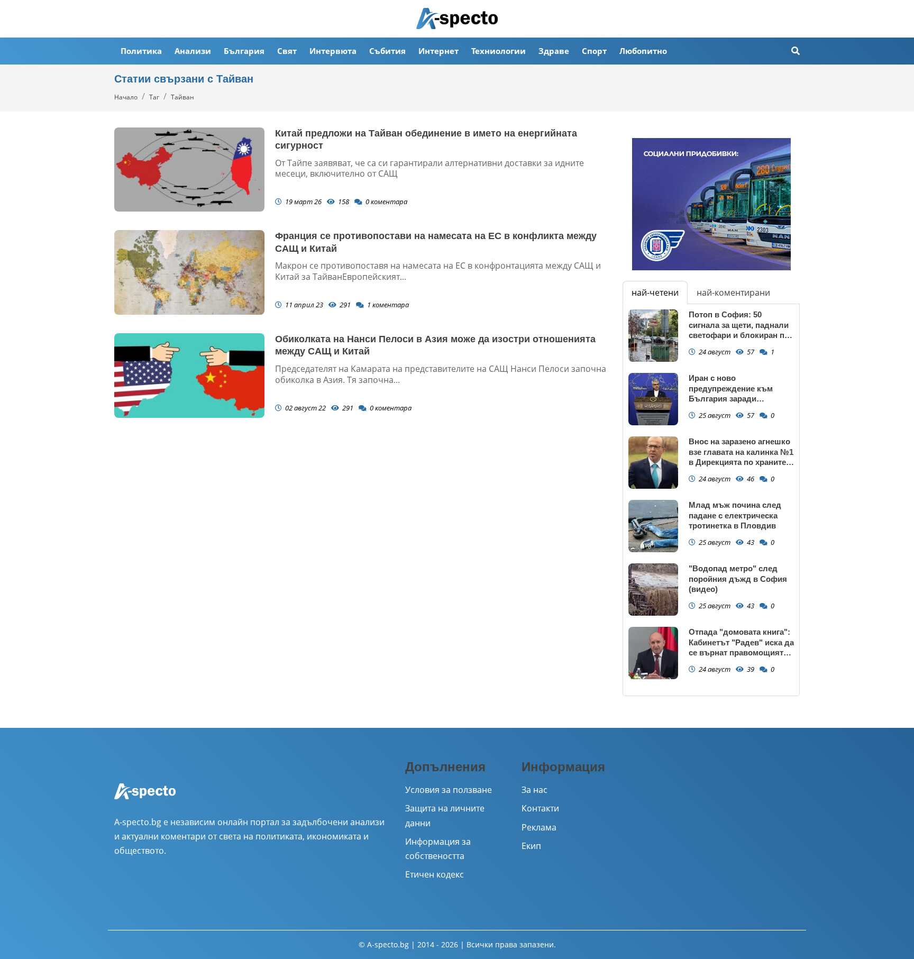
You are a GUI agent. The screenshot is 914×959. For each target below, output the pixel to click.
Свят (287, 50)
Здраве (553, 50)
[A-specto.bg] (457, 18)
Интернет (438, 50)
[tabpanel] (711, 500)
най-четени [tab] (655, 292)
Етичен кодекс (434, 874)
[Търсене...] (795, 51)
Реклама (539, 827)
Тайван (182, 97)
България (244, 50)
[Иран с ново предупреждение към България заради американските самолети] (653, 399)
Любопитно (643, 50)
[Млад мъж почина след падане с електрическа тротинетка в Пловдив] (653, 526)
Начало (126, 97)
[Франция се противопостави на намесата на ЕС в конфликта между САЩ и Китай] (189, 272)
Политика (141, 50)
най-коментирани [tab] (733, 292)
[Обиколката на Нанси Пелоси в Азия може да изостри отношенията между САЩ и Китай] (189, 375)
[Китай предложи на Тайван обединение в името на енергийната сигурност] (189, 169)
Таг (154, 97)
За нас (534, 790)
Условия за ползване (448, 790)
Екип (531, 846)
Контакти (540, 808)
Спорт (594, 50)
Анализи (193, 50)
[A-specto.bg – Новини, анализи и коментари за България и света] (145, 798)
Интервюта (333, 50)
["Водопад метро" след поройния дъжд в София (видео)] (653, 589)
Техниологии (498, 50)
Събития (387, 50)
